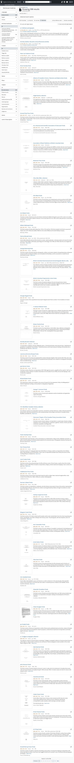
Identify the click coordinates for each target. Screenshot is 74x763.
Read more (33, 60)
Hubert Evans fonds (38, 694)
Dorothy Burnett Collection (27, 341)
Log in (70, 2)
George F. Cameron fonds (40, 389)
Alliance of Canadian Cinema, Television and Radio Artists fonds (50, 78)
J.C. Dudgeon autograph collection (29, 636)
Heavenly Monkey (9, 72)
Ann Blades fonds (25, 213)
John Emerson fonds (25, 664)
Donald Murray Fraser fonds (27, 747)
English (9, 17)
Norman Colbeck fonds (26, 482)
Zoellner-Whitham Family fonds (30, 31)
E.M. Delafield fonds (25, 577)
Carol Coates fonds (25, 459)
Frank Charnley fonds (26, 434)
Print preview (23, 20)
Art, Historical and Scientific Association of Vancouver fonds (49, 125)
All (2, 26)
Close (26, 7)
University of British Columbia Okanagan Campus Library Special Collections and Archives (9, 39)
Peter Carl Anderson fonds (27, 53)
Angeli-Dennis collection (39, 95)
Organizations (9, 107)
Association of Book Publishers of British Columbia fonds (48, 143)
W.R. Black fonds (37, 195)
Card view (37, 20)
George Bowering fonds (26, 248)
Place (3, 80)
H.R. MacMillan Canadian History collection (31, 407)
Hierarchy (31, 20)
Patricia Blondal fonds (26, 236)
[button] (62, 2)
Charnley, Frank (9, 65)
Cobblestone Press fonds (27, 471)
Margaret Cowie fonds (26, 512)
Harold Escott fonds (38, 676)
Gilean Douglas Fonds (39, 607)
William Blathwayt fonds (26, 225)
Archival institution (7, 23)
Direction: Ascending (68, 20)
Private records (9, 93)
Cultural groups (9, 102)
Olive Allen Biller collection (40, 178)
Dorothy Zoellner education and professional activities (34, 41)
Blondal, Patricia (9, 63)
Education (9, 95)
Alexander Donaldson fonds (40, 589)
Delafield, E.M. (9, 68)
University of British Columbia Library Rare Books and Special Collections (9, 30)
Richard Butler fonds (25, 378)
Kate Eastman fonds (38, 647)
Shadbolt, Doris (9, 51)
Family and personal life (9, 100)
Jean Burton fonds (25, 366)
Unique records (9, 15)
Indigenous (9, 112)
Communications (9, 104)
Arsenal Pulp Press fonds (26, 113)
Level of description (7, 119)
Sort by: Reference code (57, 20)
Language (4, 12)
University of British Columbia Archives (9, 34)
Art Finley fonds (37, 729)
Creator (4, 45)
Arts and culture (9, 90)
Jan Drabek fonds (24, 624)
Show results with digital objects (65, 24)
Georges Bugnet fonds (26, 296)
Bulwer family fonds (38, 324)
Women (9, 97)
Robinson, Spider (9, 56)
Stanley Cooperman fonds (40, 494)
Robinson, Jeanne (9, 58)
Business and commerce (9, 109)
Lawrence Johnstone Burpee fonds (29, 354)
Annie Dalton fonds (38, 542)
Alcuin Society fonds (25, 65)
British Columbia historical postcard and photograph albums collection (51, 260)
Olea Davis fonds (37, 559)
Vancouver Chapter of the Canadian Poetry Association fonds (49, 417)
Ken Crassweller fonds (39, 524)
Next (58, 761)
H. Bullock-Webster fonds (40, 306)
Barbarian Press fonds (39, 160)
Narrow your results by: (9, 8)
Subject (4, 85)
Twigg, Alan (9, 53)
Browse (18, 2)
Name (3, 76)
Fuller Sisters (9, 70)
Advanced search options (27, 17)
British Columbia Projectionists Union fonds (45, 278)
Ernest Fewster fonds (39, 712)
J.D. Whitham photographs (27, 28)
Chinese (9, 20)
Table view (43, 20)
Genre (3, 115)
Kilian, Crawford (9, 61)
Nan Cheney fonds (25, 447)
